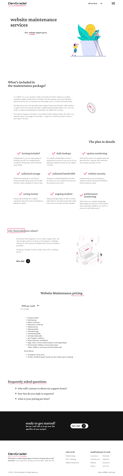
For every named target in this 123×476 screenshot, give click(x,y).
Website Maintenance (72, 463)
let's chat (20, 261)
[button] (61, 305)
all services (92, 3)
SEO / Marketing (71, 459)
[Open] (113, 3)
